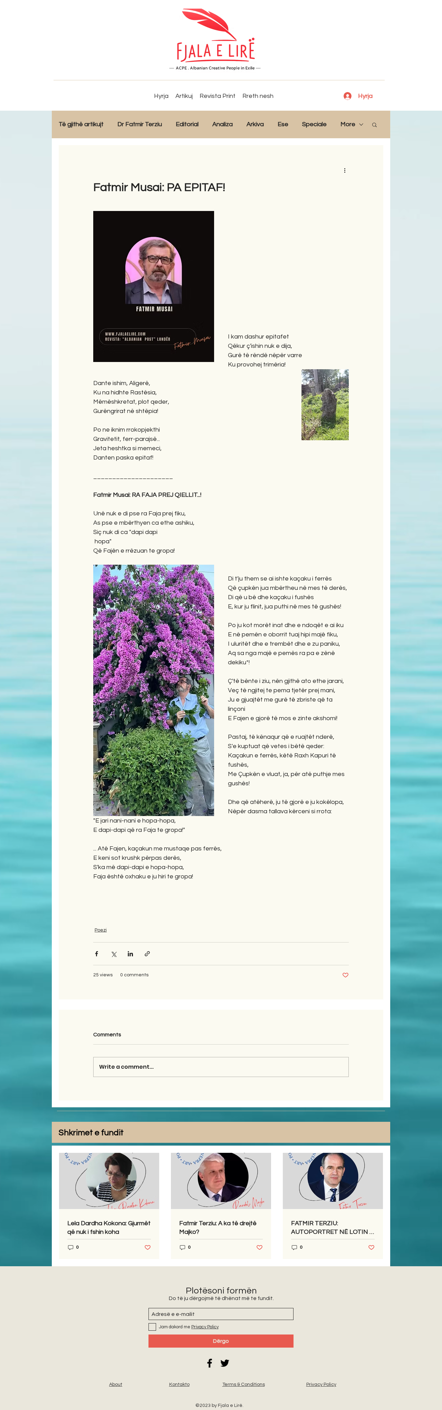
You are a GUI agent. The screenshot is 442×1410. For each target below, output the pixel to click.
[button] (374, 124)
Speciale (314, 124)
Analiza (222, 124)
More (347, 124)
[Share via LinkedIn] (130, 953)
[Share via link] (147, 953)
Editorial (187, 124)
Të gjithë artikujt (81, 124)
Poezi (101, 930)
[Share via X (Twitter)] (113, 953)
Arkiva (255, 124)
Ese (283, 124)
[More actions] (344, 170)
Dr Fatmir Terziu (139, 124)
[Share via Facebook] (96, 953)
